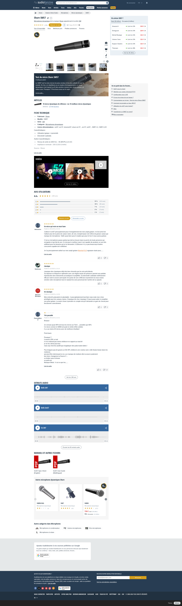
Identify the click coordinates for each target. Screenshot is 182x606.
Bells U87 (44, 388)
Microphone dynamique (42, 21)
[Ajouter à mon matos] (51, 18)
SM (80, 21)
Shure (40, 13)
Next (107, 61)
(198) (46, 25)
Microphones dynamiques (54, 124)
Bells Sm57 (45, 408)
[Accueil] (35, 12)
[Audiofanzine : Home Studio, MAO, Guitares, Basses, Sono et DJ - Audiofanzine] (43, 3)
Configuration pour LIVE (120, 94)
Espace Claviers (117, 44)
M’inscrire (138, 577)
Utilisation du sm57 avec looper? (123, 106)
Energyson (115, 30)
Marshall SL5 (82, 250)
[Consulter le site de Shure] (47, 18)
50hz (114, 109)
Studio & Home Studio (52, 13)
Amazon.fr (115, 26)
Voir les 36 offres (129, 53)
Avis (49, 28)
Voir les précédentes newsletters (107, 582)
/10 (36, 35)
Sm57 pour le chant (119, 89)
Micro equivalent (118, 114)
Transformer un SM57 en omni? (123, 111)
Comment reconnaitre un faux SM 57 (124, 103)
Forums (81, 28)
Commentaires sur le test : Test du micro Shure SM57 (129, 100)
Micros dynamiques (77, 13)
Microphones (64, 13)
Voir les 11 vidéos (71, 184)
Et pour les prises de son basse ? (123, 97)
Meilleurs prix (57, 28)
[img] (39, 25)
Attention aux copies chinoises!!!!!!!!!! (124, 92)
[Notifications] (147, 3)
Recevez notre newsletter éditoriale (109, 574)
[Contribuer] (64, 24)
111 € (142, 35)
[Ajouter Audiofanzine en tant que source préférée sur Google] (43, 555)
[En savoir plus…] (79, 25)
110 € (142, 26)
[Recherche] (107, 3)
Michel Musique (117, 35)
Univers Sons (116, 39)
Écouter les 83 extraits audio (71, 447)
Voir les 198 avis (71, 377)
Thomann (115, 48)
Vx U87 (43, 428)
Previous (104, 61)
